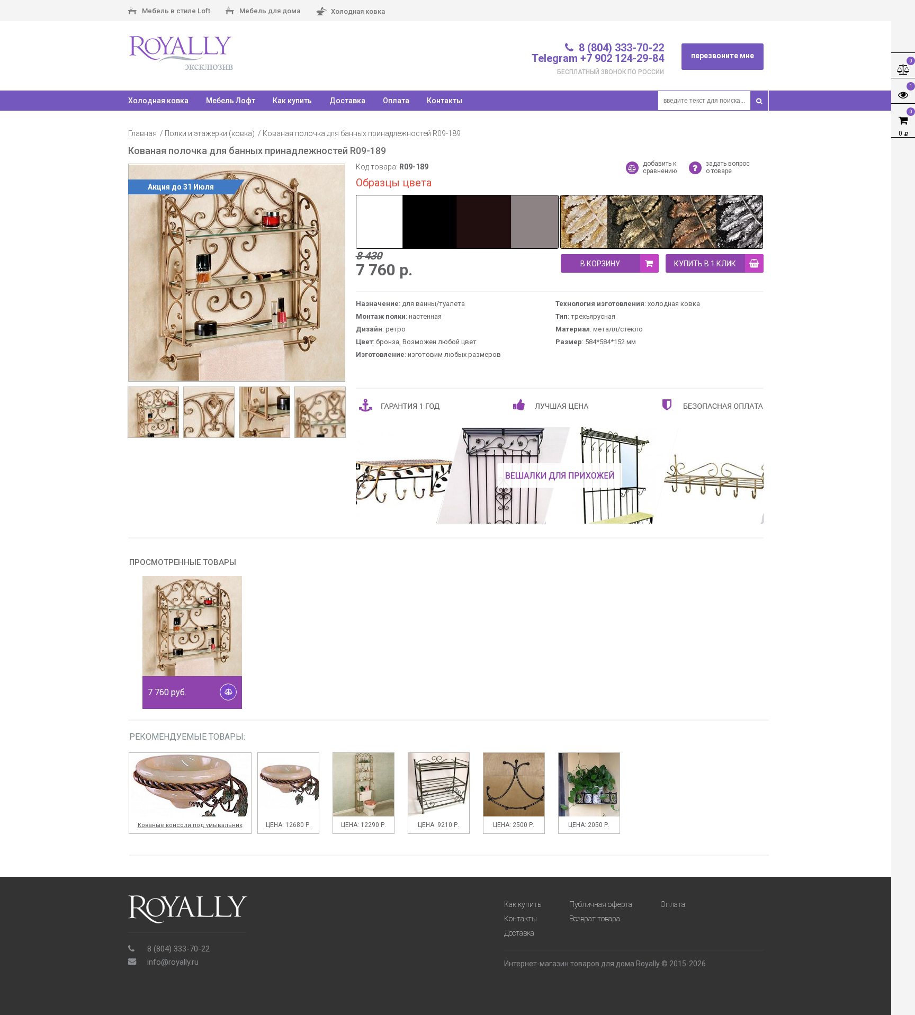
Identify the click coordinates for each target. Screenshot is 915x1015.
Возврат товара (594, 918)
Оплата (396, 100)
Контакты (444, 100)
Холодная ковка (357, 11)
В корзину (600, 263)
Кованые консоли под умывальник (190, 825)
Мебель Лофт (230, 100)
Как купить (292, 100)
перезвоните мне (722, 55)
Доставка (347, 100)
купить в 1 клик (705, 263)
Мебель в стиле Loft (175, 11)
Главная (142, 133)
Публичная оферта (600, 904)
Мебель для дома (269, 11)
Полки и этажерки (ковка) (210, 133)
